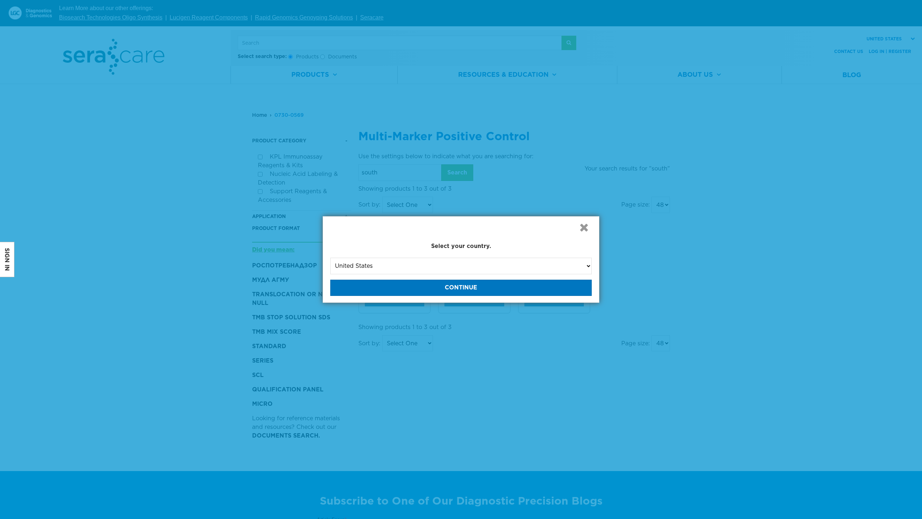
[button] (584, 227)
